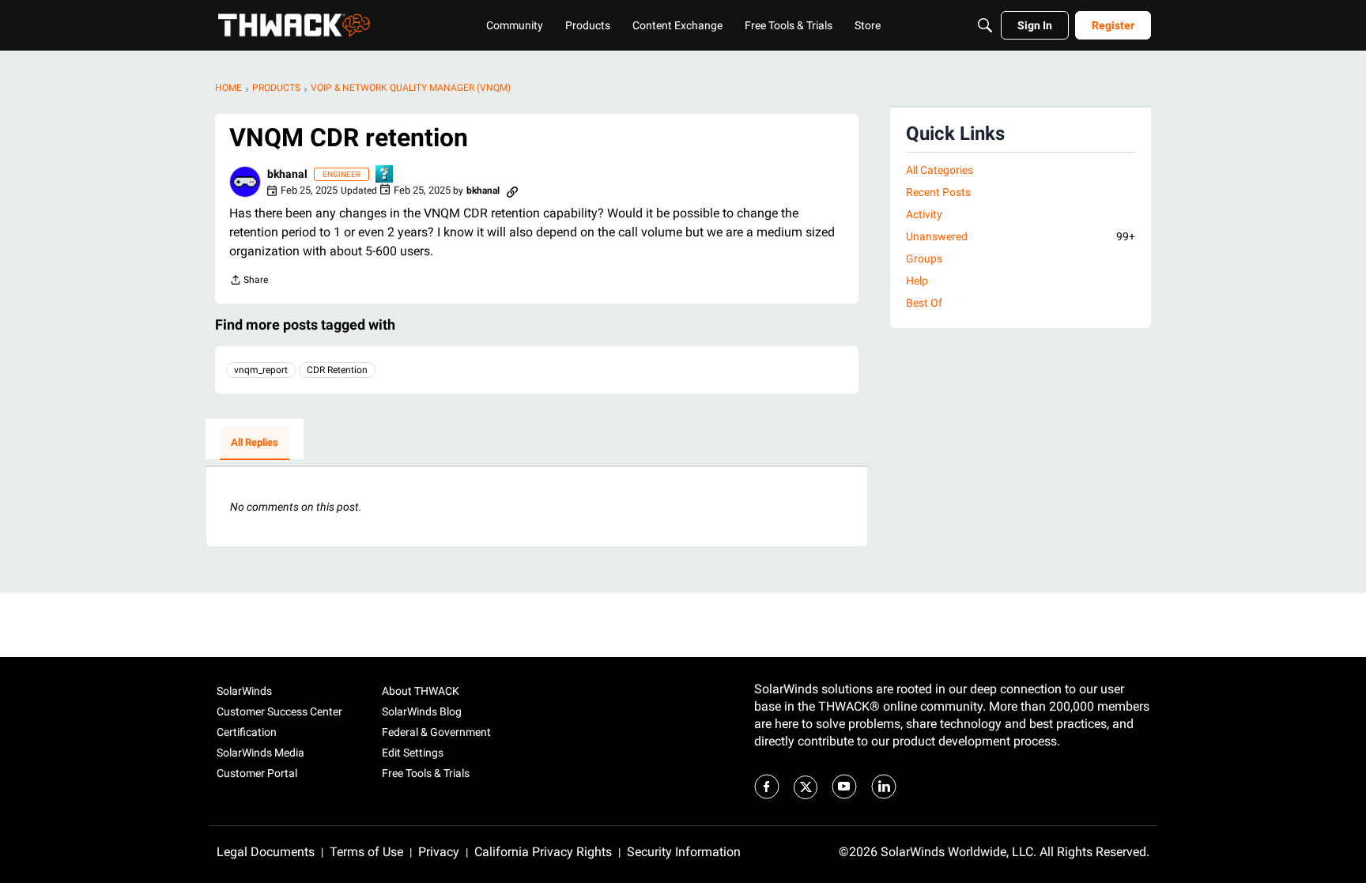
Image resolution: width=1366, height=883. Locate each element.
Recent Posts (938, 192)
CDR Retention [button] (337, 369)
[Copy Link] (512, 190)
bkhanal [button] (287, 174)
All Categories (939, 170)
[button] (245, 182)
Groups (924, 258)
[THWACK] (294, 25)
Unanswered (1020, 236)
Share (248, 281)
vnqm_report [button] (261, 369)
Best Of (924, 302)
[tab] (254, 443)
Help (917, 280)
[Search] (985, 25)
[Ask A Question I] (384, 175)
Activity (924, 214)
